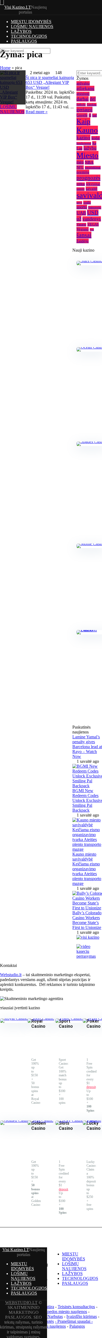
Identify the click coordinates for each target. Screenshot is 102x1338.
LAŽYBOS (21, 31)
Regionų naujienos (50, 1326)
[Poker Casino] (69, 1018)
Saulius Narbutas (48, 1316)
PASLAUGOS (24, 41)
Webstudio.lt (10, 974)
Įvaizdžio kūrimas (81, 1316)
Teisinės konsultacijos (76, 1306)
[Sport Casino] (40, 1018)
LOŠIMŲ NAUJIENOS (32, 26)
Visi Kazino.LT (17, 7)
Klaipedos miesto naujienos (63, 1311)
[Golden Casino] (15, 1120)
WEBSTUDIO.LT (21, 1302)
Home (5, 67)
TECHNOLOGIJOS (29, 36)
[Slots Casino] (40, 1120)
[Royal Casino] (14, 1018)
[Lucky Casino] (69, 1120)
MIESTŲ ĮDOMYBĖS (31, 21)
